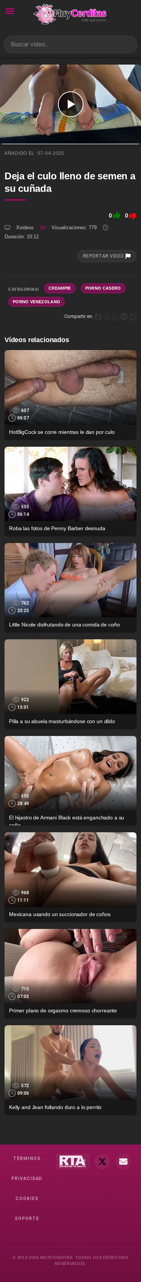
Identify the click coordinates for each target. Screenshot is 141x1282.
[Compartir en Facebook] (98, 316)
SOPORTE (27, 1218)
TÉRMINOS (27, 1158)
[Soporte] (123, 1161)
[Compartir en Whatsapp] (115, 316)
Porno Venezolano (36, 301)
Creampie (60, 288)
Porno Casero (103, 288)
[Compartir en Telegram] (124, 316)
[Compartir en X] (107, 316)
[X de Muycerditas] (102, 1161)
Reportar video (104, 256)
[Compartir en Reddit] (132, 316)
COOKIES (26, 1198)
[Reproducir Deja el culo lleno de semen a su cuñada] (70, 104)
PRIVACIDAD (26, 1178)
